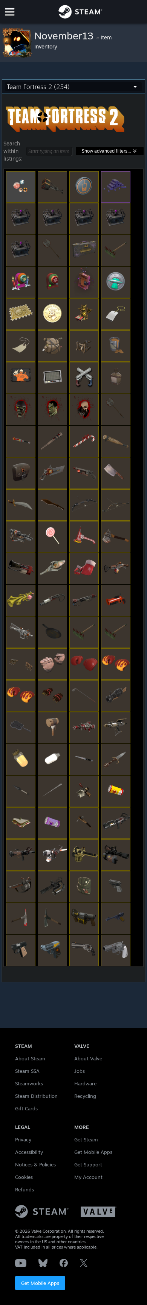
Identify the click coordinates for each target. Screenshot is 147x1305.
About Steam (30, 1058)
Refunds (24, 1189)
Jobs (79, 1071)
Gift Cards (26, 1108)
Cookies (24, 1177)
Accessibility (29, 1152)
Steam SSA (27, 1071)
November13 (65, 36)
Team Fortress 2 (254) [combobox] (38, 87)
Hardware (85, 1083)
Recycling (85, 1096)
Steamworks (29, 1083)
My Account (88, 1177)
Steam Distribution (36, 1096)
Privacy (23, 1139)
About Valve (88, 1058)
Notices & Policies (35, 1164)
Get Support (88, 1164)
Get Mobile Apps (40, 1283)
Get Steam (86, 1139)
